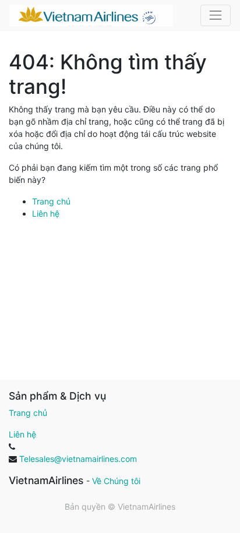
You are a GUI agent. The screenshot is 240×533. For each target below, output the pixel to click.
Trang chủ (51, 201)
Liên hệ (45, 213)
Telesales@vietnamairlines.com (78, 459)
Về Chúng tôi (116, 481)
